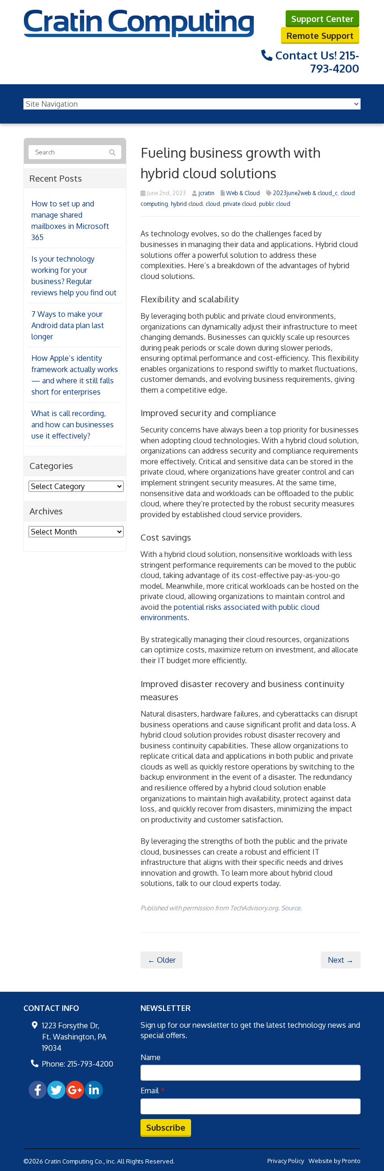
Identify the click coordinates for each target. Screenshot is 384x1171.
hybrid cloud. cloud (195, 203)
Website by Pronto (335, 1160)
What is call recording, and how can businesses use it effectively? (72, 424)
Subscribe (165, 1127)
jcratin (206, 193)
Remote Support (320, 35)
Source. (291, 908)
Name (150, 1057)
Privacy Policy (285, 1160)
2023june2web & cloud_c (305, 193)
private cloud (239, 203)
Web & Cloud (243, 193)
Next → (341, 960)
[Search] (112, 152)
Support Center (322, 19)
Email (152, 1090)
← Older (162, 960)
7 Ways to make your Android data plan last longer (67, 325)
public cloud (274, 203)
